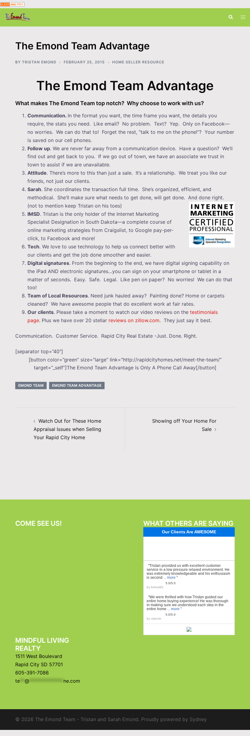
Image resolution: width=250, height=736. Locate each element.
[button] (230, 17)
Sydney (198, 719)
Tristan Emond (39, 62)
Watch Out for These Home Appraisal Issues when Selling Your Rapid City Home (67, 429)
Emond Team (31, 385)
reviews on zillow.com (134, 320)
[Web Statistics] (12, 4)
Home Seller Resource (138, 62)
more (171, 577)
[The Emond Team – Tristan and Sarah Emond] (18, 17)
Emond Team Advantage (77, 385)
